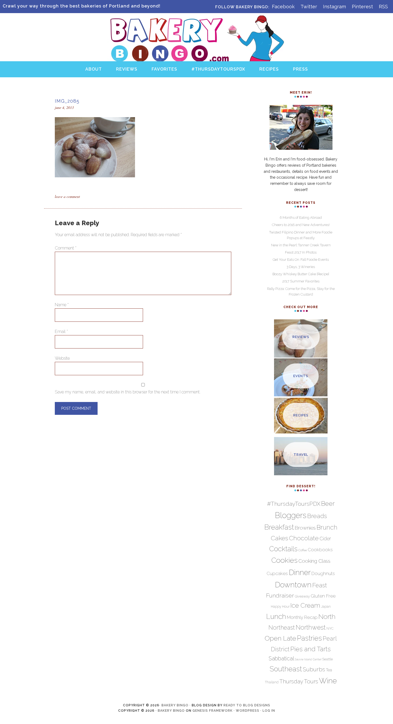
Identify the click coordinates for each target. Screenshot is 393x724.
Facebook (283, 6)
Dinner (300, 572)
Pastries (309, 638)
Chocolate (304, 538)
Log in (269, 710)
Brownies (305, 528)
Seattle (327, 659)
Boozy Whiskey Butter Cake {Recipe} (300, 274)
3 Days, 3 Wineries (301, 267)
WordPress (247, 710)
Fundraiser (280, 595)
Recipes (301, 415)
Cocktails (283, 549)
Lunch (276, 616)
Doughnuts (323, 573)
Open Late (280, 638)
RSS (383, 6)
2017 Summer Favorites (300, 281)
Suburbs (314, 669)
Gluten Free (323, 596)
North (327, 616)
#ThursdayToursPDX (293, 503)
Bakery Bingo (197, 21)
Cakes (279, 538)
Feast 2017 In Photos (301, 252)
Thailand (272, 682)
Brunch (327, 527)
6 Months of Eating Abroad (301, 218)
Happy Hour (280, 606)
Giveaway (302, 596)
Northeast (281, 627)
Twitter (308, 6)
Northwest (311, 627)
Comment (65, 248)
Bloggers (290, 515)
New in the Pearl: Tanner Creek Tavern (301, 245)
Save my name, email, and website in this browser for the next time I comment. (128, 391)
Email (61, 331)
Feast (319, 585)
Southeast (285, 669)
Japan (326, 606)
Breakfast (279, 527)
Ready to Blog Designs (247, 705)
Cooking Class (314, 561)
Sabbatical (281, 658)
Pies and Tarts (310, 649)
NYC (329, 628)
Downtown (293, 584)
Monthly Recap (302, 617)
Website (62, 358)
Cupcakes (277, 573)
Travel (301, 455)
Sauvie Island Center (308, 659)
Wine (328, 680)
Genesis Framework (212, 710)
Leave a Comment (67, 196)
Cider (325, 538)
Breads (317, 515)
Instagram (334, 6)
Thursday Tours (298, 681)
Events (300, 376)
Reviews (300, 337)
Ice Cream (305, 605)
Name (62, 304)
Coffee (302, 550)
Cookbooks (320, 549)
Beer (328, 503)
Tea (329, 670)
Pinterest (362, 6)
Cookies (284, 560)
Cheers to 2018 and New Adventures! (301, 225)
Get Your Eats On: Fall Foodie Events (301, 260)
